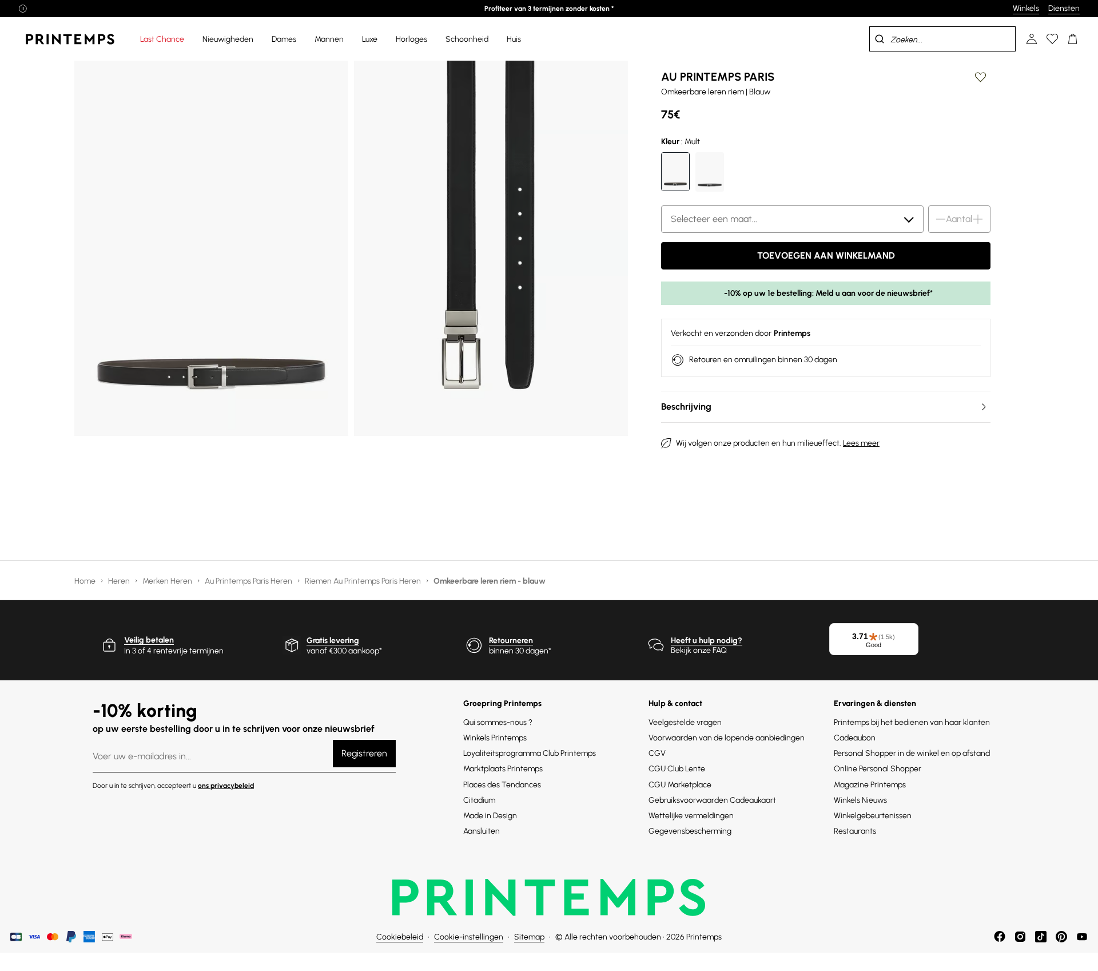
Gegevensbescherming (690, 831)
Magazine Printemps (870, 785)
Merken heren (168, 581)
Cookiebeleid (399, 937)
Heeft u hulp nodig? (706, 640)
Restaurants (855, 831)
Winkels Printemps (495, 738)
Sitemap (529, 937)
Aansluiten (481, 831)
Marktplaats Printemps (503, 769)
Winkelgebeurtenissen (873, 816)
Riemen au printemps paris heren (364, 581)
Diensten (1064, 8)
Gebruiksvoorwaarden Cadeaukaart (712, 800)
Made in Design (490, 816)
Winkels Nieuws (860, 800)
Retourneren (511, 640)
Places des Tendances (502, 785)
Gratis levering (333, 640)
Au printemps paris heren (249, 581)
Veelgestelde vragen (685, 722)
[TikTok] (1041, 937)
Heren (120, 581)
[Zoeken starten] (879, 39)
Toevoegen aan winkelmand (826, 255)
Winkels (1026, 8)
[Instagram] (1020, 937)
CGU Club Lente (677, 769)
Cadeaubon (855, 738)
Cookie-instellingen (468, 937)
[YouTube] (1082, 937)
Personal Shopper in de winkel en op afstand (912, 753)
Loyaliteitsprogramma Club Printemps (529, 753)
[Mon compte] (1032, 39)
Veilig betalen (149, 640)
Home (85, 581)
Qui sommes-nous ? (497, 722)
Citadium (479, 800)
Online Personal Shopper (877, 769)
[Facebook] (999, 937)
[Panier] (1073, 39)
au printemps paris (717, 77)
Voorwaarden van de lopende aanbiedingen (727, 738)
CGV (657, 753)
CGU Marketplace (680, 785)
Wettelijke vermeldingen (691, 816)
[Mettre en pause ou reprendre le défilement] (22, 8)
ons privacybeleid (226, 786)
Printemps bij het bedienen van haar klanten (912, 722)
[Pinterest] (1061, 937)
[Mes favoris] (1052, 39)
